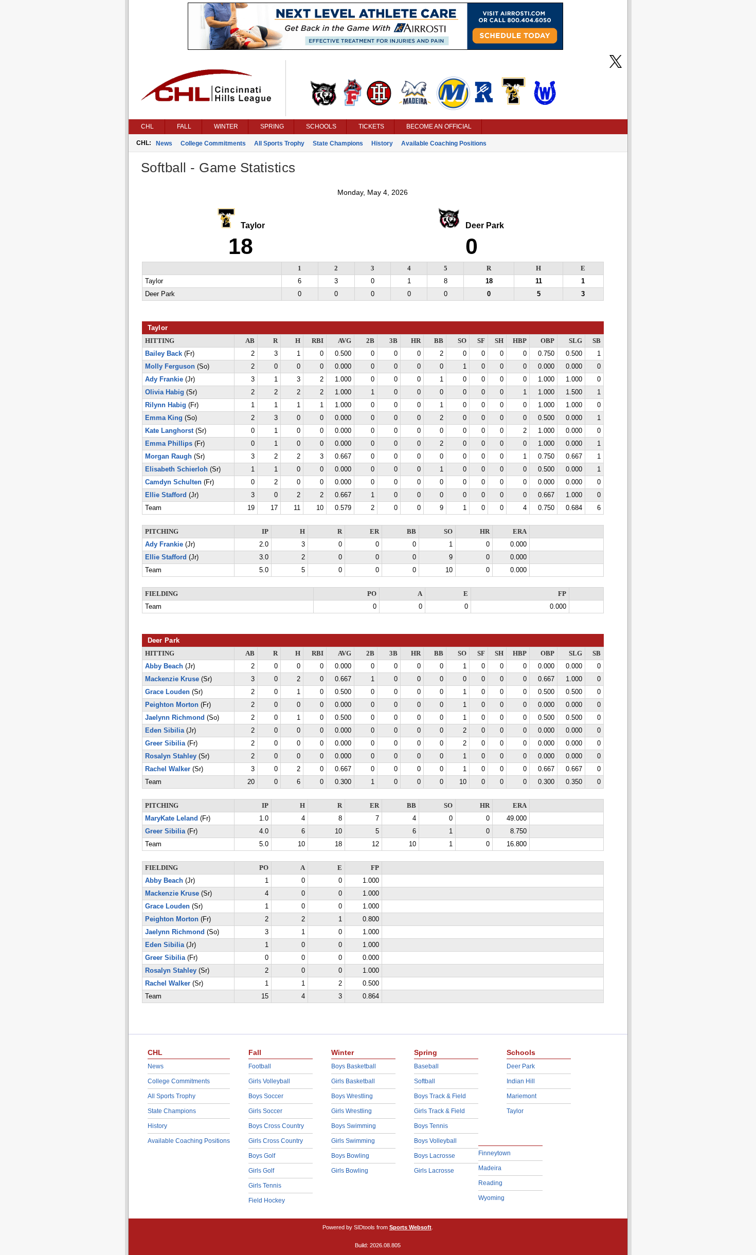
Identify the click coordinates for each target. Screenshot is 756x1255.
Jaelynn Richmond (175, 717)
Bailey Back (163, 353)
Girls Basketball (353, 1081)
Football (259, 1066)
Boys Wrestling (352, 1096)
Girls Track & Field (439, 1111)
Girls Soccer (265, 1111)
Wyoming (491, 1198)
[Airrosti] (375, 47)
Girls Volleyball (269, 1081)
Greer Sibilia (165, 743)
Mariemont (521, 1096)
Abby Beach (164, 666)
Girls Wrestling (351, 1111)
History (382, 143)
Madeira (489, 1168)
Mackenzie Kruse (172, 679)
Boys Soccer (265, 1096)
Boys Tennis (431, 1126)
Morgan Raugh (168, 456)
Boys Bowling (350, 1155)
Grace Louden (167, 692)
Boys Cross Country (276, 1126)
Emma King (164, 418)
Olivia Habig (164, 392)
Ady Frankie (164, 379)
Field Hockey (266, 1200)
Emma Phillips (168, 443)
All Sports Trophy (279, 143)
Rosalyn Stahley (170, 756)
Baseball (426, 1066)
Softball (424, 1081)
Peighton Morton (172, 704)
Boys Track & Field (440, 1096)
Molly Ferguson (170, 366)
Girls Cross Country (275, 1140)
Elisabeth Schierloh (176, 469)
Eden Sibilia (164, 730)
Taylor (515, 1111)
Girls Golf (261, 1170)
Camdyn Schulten (173, 482)
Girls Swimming (353, 1140)
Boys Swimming (353, 1126)
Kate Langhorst (169, 430)
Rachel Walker (167, 769)
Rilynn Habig (165, 405)
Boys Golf (261, 1155)
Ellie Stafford (166, 495)
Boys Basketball (353, 1066)
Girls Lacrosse (434, 1170)
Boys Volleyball (435, 1140)
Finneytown (494, 1153)
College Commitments (213, 143)
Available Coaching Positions (444, 143)
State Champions (338, 143)
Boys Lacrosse (434, 1155)
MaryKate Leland (171, 818)
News (164, 143)
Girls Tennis (264, 1185)
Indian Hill (521, 1081)
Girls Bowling (349, 1170)
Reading (490, 1183)
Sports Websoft (410, 1227)
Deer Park (521, 1066)
